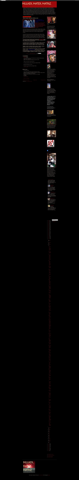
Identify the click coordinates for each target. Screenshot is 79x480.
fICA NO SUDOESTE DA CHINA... (49, 393)
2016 (48, 229)
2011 (48, 235)
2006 (48, 445)
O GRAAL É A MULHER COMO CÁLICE (49, 358)
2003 (48, 448)
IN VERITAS (24, 57)
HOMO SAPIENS (49, 410)
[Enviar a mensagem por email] (38, 53)
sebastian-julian (41, 475)
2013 (48, 232)
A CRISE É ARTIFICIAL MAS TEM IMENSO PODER (49, 423)
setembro (49, 427)
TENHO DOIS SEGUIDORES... (49, 300)
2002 (48, 449)
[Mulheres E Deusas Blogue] (47, 150)
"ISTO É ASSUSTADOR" (49, 350)
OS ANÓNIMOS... (49, 403)
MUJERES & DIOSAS (50, 456)
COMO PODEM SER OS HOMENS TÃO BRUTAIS (49, 296)
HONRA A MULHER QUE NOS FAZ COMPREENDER (49, 417)
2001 (48, 450)
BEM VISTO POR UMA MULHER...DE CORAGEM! (49, 263)
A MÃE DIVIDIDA (49, 293)
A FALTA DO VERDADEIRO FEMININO (52, 186)
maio (49, 434)
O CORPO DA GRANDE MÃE (49, 375)
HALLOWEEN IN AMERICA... (49, 267)
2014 (48, 231)
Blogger (49, 475)
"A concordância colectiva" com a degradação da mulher (49, 383)
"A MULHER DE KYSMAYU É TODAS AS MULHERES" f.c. (49, 257)
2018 (48, 227)
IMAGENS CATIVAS (50, 457)
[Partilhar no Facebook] (40, 53)
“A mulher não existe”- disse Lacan (52, 192)
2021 (48, 223)
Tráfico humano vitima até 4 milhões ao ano (49, 353)
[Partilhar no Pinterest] (40, 53)
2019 (48, 226)
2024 (48, 220)
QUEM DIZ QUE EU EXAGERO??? (49, 340)
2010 (48, 236)
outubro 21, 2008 (26, 76)
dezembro (49, 240)
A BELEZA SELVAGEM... (49, 400)
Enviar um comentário (26, 78)
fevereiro (50, 440)
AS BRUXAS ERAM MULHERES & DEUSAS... (49, 248)
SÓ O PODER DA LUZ (49, 290)
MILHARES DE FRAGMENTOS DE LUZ (49, 287)
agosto (49, 429)
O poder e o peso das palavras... (49, 413)
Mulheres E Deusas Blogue (49, 149)
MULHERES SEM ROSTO (49, 252)
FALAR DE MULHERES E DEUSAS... (49, 347)
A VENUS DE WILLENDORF (52, 205)
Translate (54, 221)
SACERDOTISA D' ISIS (50, 454)
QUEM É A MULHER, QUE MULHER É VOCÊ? (49, 370)
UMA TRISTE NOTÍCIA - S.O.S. (49, 388)
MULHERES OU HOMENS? (49, 343)
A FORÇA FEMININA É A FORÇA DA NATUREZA (49, 326)
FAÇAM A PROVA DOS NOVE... (52, 198)
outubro (50, 244)
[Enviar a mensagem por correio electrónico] (37, 53)
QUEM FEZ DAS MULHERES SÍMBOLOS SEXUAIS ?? (49, 282)
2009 (48, 237)
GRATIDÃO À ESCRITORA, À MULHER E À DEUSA (49, 321)
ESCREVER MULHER (49, 396)
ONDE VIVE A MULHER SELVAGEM (49, 317)
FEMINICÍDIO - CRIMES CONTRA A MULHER (49, 335)
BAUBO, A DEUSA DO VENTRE (49, 307)
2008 (48, 238)
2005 (48, 446)
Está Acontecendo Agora (49, 313)
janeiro (49, 441)
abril (49, 436)
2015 (48, 230)
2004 (48, 447)
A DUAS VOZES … (49, 391)
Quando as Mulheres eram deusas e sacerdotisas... (49, 272)
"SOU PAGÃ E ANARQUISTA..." (49, 366)
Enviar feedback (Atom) (29, 81)
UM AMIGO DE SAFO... (49, 303)
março (49, 438)
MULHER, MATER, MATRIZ (36, 4)
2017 (48, 228)
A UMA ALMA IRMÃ (50, 179)
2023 (48, 221)
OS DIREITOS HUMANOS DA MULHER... (49, 406)
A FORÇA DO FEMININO (49, 310)
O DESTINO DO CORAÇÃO (51, 455)
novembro (49, 242)
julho (49, 431)
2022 (48, 222)
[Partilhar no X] (39, 53)
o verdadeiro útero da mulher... (49, 363)
